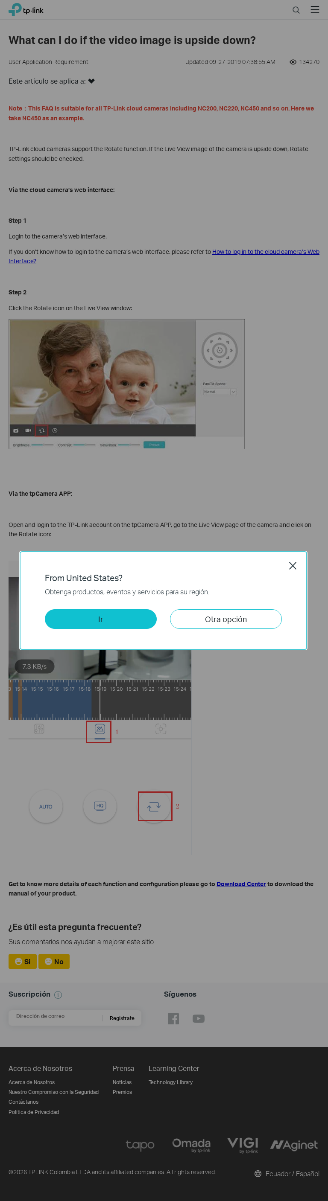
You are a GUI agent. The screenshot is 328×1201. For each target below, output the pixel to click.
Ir (100, 619)
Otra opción (226, 619)
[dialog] (164, 600)
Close (293, 565)
